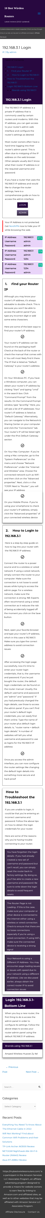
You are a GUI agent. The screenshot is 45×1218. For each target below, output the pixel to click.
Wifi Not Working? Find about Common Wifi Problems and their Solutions (20, 1137)
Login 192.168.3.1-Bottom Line (22, 86)
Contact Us (33, 1212)
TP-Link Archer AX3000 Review (18, 1146)
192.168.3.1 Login (15, 67)
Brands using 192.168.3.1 (24, 90)
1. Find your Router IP (19, 71)
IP (3, 52)
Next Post (32, 1071)
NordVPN (14, 226)
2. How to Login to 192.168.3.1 (23, 75)
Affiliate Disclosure (15, 1212)
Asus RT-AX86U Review (14, 1160)
